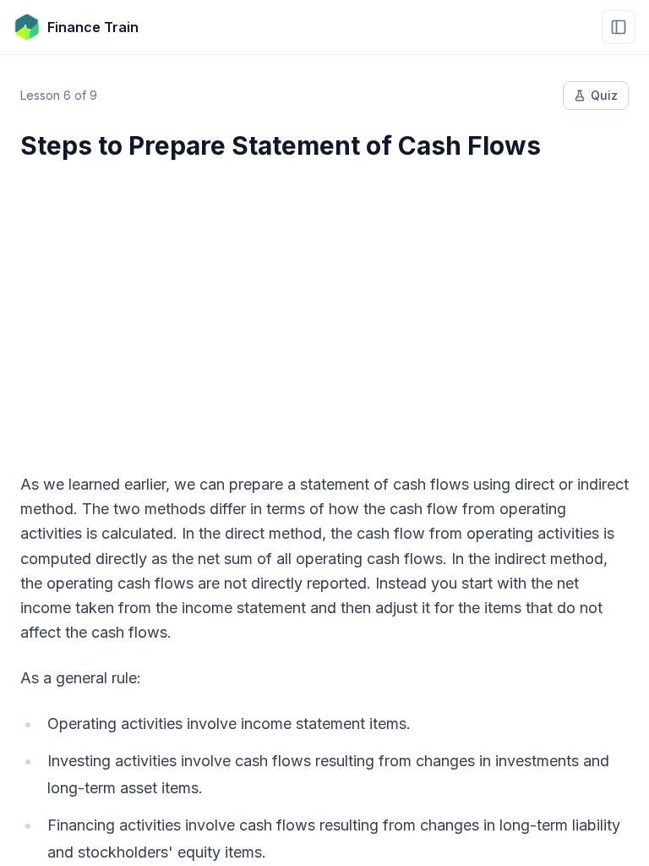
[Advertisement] (324, 306)
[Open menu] (618, 27)
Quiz (604, 95)
